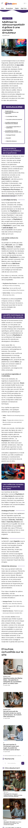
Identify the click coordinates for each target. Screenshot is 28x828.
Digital (5, 820)
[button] (23, 755)
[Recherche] (21, 3)
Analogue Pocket (10, 135)
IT (3, 742)
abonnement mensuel (8, 196)
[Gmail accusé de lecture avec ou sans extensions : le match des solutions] (13, 700)
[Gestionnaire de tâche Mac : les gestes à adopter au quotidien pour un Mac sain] (13, 666)
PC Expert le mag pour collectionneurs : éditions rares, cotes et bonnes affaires (13, 795)
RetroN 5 (8, 138)
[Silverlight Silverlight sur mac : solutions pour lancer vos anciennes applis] (14, 809)
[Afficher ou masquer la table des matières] (22, 107)
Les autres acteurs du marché (14, 119)
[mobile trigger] (2, 3)
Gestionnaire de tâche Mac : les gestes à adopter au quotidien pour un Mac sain (12, 680)
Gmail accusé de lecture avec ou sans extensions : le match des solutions (12, 713)
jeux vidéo (20, 65)
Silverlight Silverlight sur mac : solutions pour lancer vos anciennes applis (13, 823)
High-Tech (7, 18)
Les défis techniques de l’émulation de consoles (11, 123)
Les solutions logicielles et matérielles (13, 127)
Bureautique (6, 676)
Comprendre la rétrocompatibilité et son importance (12, 112)
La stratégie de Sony (11, 116)
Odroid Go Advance (11, 141)
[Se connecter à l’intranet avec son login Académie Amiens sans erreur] (13, 733)
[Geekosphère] (10, 3)
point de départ (8, 227)
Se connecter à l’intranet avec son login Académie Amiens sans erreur (11, 747)
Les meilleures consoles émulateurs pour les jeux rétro (13, 131)
